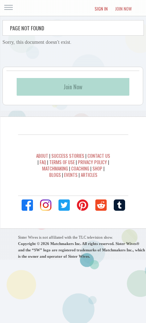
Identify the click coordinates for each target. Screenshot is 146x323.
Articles (89, 174)
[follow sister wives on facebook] (27, 205)
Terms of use (62, 162)
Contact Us (99, 155)
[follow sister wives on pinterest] (82, 205)
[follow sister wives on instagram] (45, 205)
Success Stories (67, 155)
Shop (97, 168)
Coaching (80, 168)
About (42, 155)
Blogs (55, 174)
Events (71, 174)
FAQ (43, 162)
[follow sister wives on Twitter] (64, 205)
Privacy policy (92, 162)
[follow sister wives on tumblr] (119, 205)
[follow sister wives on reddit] (101, 205)
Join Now (123, 9)
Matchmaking (55, 168)
